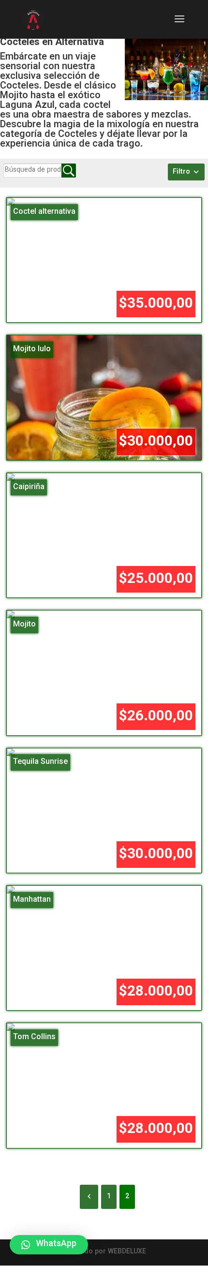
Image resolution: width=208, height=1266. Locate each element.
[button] (49, 1244)
